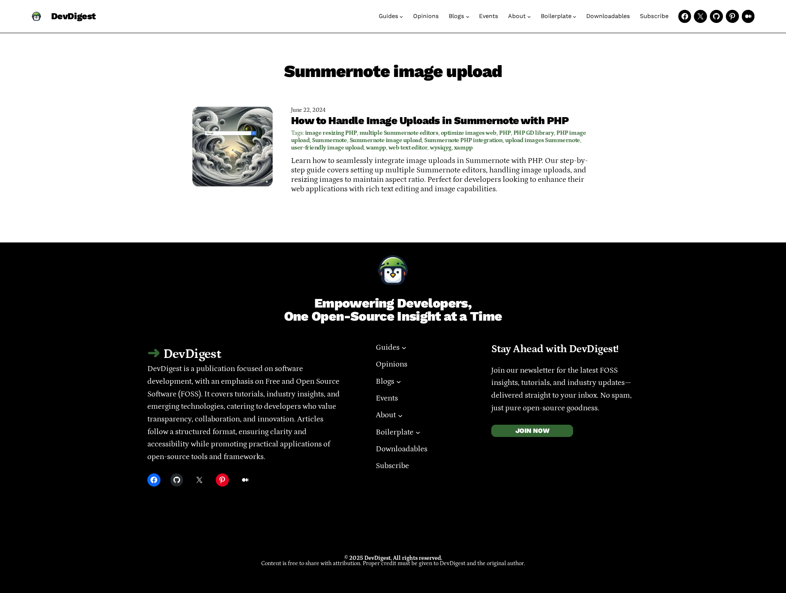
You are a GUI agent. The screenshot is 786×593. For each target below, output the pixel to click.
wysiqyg (441, 147)
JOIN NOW (532, 431)
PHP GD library (533, 132)
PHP (505, 132)
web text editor (407, 147)
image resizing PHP (331, 132)
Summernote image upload (386, 140)
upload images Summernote (542, 140)
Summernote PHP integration (463, 140)
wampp (376, 147)
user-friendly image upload (327, 147)
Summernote (329, 140)
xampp (463, 147)
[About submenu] (529, 16)
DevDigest (73, 16)
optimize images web (469, 132)
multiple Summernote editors (398, 132)
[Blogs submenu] (468, 16)
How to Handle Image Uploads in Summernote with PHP (430, 121)
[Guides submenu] (401, 16)
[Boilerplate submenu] (574, 16)
